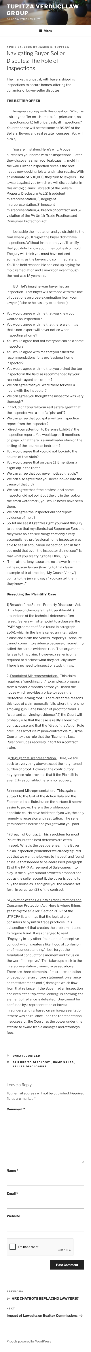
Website (13, 1216)
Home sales (63, 1062)
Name (12, 1171)
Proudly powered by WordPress (29, 1341)
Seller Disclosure (30, 1066)
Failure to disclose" (32, 1062)
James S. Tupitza (53, 47)
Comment (16, 1109)
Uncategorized (26, 1055)
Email (12, 1193)
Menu (48, 31)
